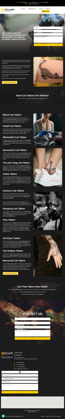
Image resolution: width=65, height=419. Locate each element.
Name (16, 317)
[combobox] (3, 375)
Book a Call (30, 411)
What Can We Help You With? (21, 329)
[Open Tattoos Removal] (36, 9)
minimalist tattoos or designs (9, 141)
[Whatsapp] (3, 416)
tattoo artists (36, 291)
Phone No (17, 325)
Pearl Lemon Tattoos (8, 78)
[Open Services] (25, 9)
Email (16, 321)
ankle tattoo (13, 181)
